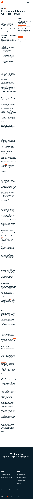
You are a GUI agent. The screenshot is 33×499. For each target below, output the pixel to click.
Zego (2, 122)
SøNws (17, 489)
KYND (2, 301)
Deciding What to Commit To (20, 480)
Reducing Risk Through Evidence (21, 477)
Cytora (10, 299)
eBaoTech (3, 364)
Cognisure (3, 368)
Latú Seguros (13, 383)
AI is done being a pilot (22, 23)
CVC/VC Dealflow (19, 481)
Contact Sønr (20, 496)
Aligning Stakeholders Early (20, 474)
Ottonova (6, 407)
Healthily (5, 255)
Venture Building (18, 483)
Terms (12, 496)
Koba (7, 197)
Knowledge (18, 491)
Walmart (12, 258)
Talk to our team (25, 460)
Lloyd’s (2, 355)
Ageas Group (3, 362)
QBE (14, 124)
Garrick (5, 340)
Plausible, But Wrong (22, 24)
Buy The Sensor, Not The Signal (23, 20)
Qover (6, 164)
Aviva (9, 140)
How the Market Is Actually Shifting (6, 477)
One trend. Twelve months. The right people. (7, 489)
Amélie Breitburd (4, 314)
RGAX (4, 58)
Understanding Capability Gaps (5, 474)
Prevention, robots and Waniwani (24, 26)
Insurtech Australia (10, 58)
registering (8, 76)
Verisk (8, 370)
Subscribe (20, 36)
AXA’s (11, 104)
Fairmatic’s (10, 146)
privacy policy (15, 462)
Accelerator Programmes (20, 484)
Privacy (16, 496)
